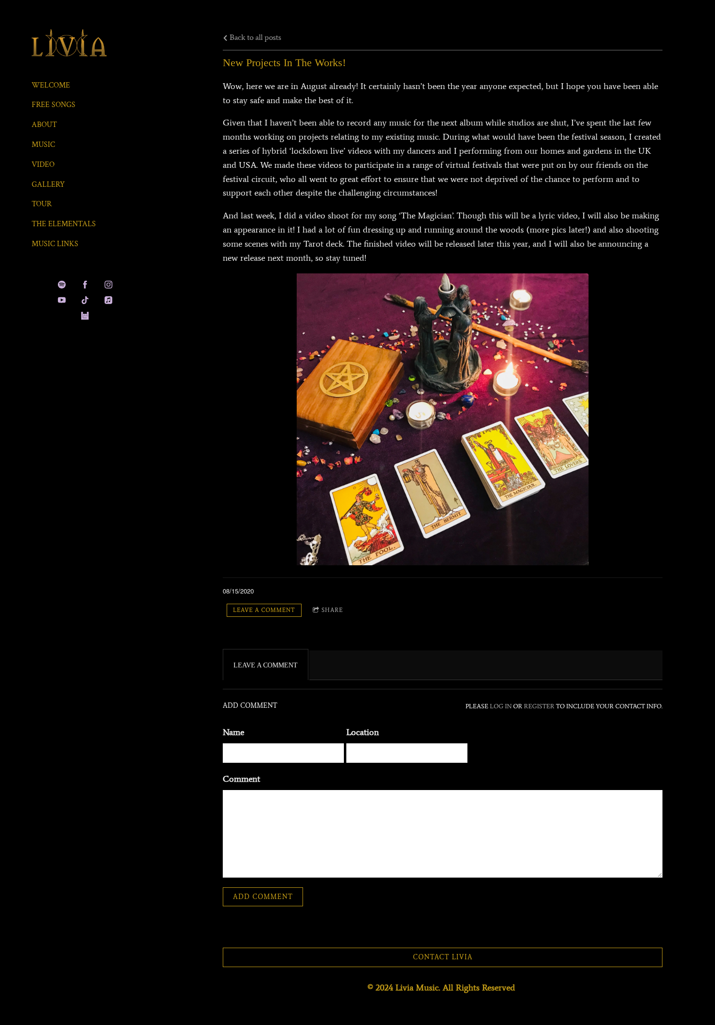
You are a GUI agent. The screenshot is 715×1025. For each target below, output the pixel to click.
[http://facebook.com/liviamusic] (85, 284)
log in (501, 706)
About (44, 125)
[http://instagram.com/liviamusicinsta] (108, 284)
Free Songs (53, 105)
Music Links (55, 244)
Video (43, 165)
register (539, 706)
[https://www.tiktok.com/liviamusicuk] (85, 300)
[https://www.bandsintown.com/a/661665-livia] (85, 316)
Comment (241, 778)
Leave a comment (264, 610)
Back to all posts (254, 37)
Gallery (48, 185)
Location (362, 732)
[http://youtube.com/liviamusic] (62, 300)
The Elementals (64, 224)
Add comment (263, 897)
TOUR (42, 204)
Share (332, 610)
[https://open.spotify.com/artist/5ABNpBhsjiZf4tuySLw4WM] (62, 284)
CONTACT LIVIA (443, 957)
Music (43, 145)
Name (233, 732)
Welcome (51, 85)
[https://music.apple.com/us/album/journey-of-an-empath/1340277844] (108, 300)
